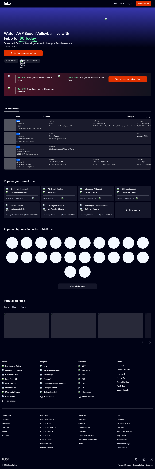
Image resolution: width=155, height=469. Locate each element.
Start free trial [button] (143, 3)
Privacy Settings (123, 444)
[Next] (149, 116)
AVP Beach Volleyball (31, 61)
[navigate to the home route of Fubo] (7, 3)
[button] (143, 342)
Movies (23, 307)
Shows (15, 307)
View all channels (77, 286)
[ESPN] (9, 138)
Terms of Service (124, 465)
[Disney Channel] (9, 125)
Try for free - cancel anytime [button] (23, 53)
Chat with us (122, 448)
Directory (149, 465)
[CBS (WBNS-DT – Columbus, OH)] (9, 163)
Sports (6, 307)
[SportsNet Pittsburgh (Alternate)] (9, 150)
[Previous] (146, 116)
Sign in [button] (130, 3)
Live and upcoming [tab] (11, 108)
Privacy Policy (138, 465)
